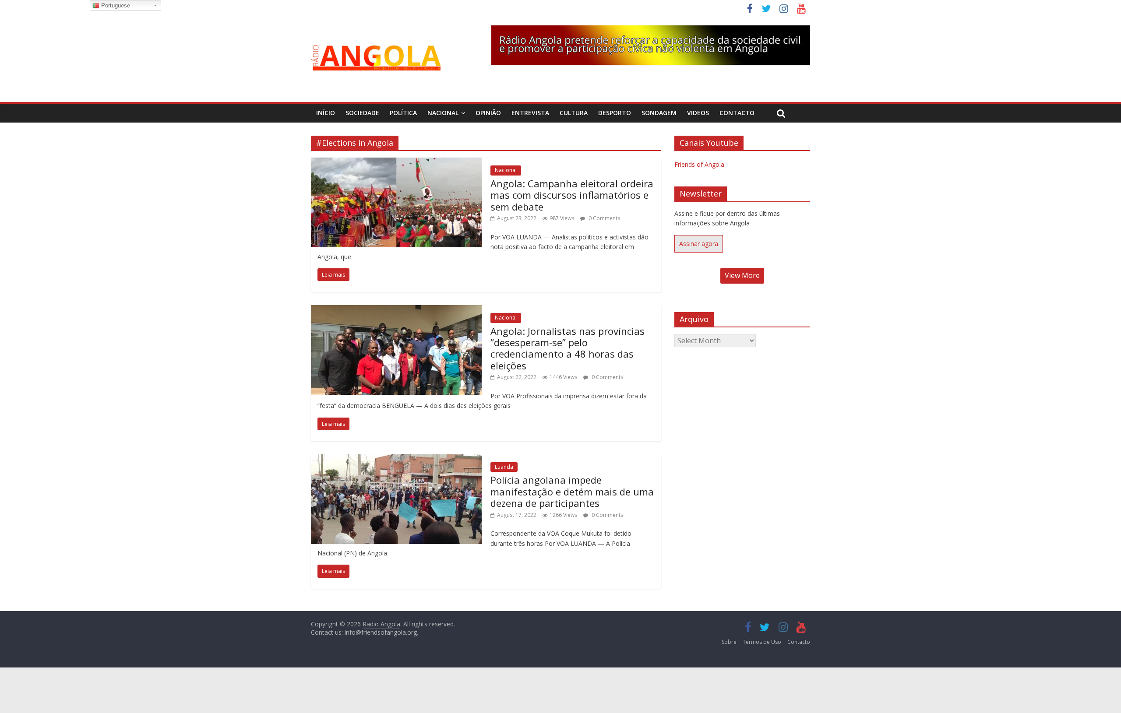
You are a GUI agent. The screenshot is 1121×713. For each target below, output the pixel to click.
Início (325, 113)
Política (403, 113)
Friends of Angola (699, 164)
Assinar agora (698, 243)
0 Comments (603, 218)
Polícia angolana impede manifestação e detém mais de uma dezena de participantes (572, 491)
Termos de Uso (762, 642)
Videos (698, 113)
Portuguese (114, 5)
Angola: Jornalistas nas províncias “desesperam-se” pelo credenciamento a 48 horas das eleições (567, 348)
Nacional (442, 113)
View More (742, 275)
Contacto (736, 113)
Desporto (614, 113)
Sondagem (659, 113)
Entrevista (530, 113)
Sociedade (362, 113)
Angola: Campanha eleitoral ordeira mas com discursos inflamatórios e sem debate (571, 195)
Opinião (488, 113)
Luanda (504, 467)
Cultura (574, 113)
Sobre (729, 642)
